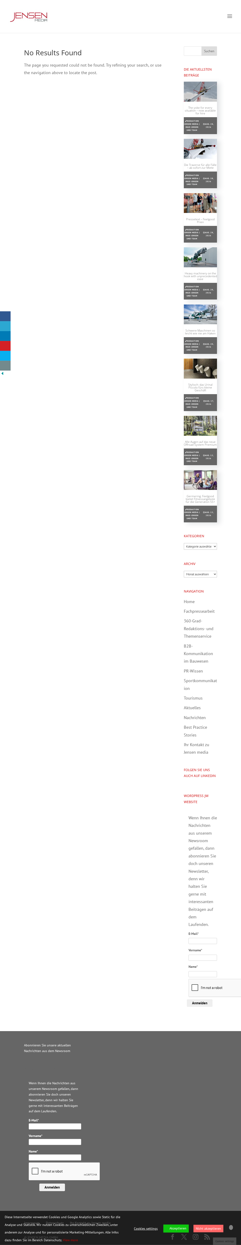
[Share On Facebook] (5, 316)
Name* (193, 967)
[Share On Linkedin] (5, 336)
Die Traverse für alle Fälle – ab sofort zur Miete (200, 166)
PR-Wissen (193, 671)
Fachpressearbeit (199, 611)
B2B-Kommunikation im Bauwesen (198, 653)
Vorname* (195, 950)
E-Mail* (194, 934)
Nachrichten (195, 717)
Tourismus (193, 698)
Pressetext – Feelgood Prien (200, 220)
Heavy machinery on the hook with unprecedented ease (200, 276)
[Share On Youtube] (5, 346)
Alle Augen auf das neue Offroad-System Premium (200, 443)
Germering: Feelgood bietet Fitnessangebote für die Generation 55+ (200, 499)
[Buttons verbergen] (2, 374)
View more (70, 1240)
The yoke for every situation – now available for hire (200, 110)
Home (189, 601)
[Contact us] (5, 366)
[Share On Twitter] (5, 326)
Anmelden (199, 1003)
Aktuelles (192, 707)
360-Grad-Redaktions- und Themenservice (198, 628)
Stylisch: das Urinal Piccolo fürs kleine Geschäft (200, 387)
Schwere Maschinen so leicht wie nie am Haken (200, 331)
